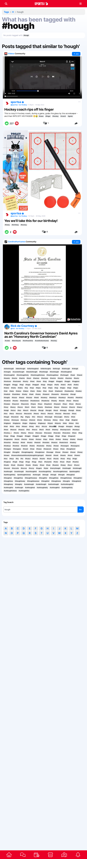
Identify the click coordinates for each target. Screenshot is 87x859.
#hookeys (7, 446)
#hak (5, 391)
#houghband (71, 449)
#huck (49, 458)
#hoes (74, 433)
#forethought (54, 372)
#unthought (19, 487)
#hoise (31, 439)
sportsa (16, 102)
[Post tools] (78, 101)
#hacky (25, 381)
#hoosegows (75, 446)
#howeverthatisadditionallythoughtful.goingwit (27, 455)
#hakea (18, 391)
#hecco (20, 407)
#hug (68, 458)
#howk (56, 455)
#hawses (7, 404)
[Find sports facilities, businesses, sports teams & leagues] (64, 855)
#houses (65, 452)
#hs (22, 458)
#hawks (15, 401)
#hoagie (61, 426)
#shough (45, 475)
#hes (19, 410)
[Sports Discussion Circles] (23, 855)
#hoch (41, 429)
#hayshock (48, 404)
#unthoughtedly (42, 487)
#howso (77, 455)
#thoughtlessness (33, 481)
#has (45, 391)
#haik (70, 384)
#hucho (42, 458)
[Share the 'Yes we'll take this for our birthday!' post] (77, 232)
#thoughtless (8, 481)
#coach (63, 116)
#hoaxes (21, 429)
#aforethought (9, 368)
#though (53, 475)
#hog (80, 433)
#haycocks (25, 404)
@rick (13, 328)
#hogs (64, 436)
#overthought (19, 471)
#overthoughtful (31, 471)
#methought (66, 468)
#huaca (27, 458)
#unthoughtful (55, 487)
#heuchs (33, 410)
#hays (40, 404)
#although (56, 368)
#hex (5, 413)
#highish (74, 420)
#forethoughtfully (23, 375)
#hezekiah (14, 417)
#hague (49, 384)
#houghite (16, 452)
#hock (48, 429)
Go (80, 509)
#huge (75, 458)
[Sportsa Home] (9, 855)
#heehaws (48, 407)
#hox (5, 458)
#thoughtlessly (20, 481)
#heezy (79, 407)
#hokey (65, 439)
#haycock (15, 404)
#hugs (28, 462)
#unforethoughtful (67, 484)
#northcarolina (28, 340)
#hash (51, 391)
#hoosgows (17, 449)
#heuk (56, 410)
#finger (48, 116)
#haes (39, 381)
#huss (48, 465)
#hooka (29, 442)
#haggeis (59, 381)
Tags (6, 12)
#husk (13, 465)
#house (57, 452)
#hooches (7, 442)
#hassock (46, 394)
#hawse (76, 401)
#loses (41, 116)
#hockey (55, 116)
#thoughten (8, 478)
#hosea (38, 449)
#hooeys (16, 442)
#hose (32, 449)
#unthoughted (30, 487)
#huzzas (24, 468)
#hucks (55, 458)
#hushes (75, 462)
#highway (32, 423)
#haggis (67, 381)
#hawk (36, 397)
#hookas (54, 442)
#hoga (6, 436)
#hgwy (27, 417)
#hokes (58, 439)
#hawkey (44, 397)
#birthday (15, 225)
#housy (79, 452)
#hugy (34, 462)
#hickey (6, 420)
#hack (29, 378)
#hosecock (47, 449)
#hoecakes (66, 433)
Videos (11, 53)
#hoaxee (13, 429)
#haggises (75, 381)
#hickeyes (15, 420)
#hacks (76, 378)
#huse (62, 462)
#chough (75, 368)
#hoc (28, 429)
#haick (63, 384)
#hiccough (48, 417)
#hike (65, 423)
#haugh (73, 394)
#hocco (34, 429)
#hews (78, 410)
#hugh (15, 462)
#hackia (53, 378)
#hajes (38, 388)
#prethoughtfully (9, 475)
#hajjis (75, 388)
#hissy (31, 426)
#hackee (36, 378)
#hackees (44, 378)
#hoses (55, 449)
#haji (44, 388)
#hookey (73, 442)
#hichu (66, 417)
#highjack (7, 423)
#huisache (47, 462)
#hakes (25, 391)
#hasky (38, 394)
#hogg (12, 436)
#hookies (16, 446)
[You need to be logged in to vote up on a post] (6, 123)
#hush (68, 462)
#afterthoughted (32, 368)
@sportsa (14, 105)
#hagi (21, 384)
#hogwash (71, 436)
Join (77, 54)
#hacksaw (7, 381)
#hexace (19, 413)
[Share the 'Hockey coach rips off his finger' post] (77, 123)
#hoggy (50, 436)
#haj (26, 388)
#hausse (29, 397)
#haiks (13, 388)
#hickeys (24, 420)
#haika (76, 384)
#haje (32, 388)
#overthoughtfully (45, 471)
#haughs (7, 397)
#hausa (14, 397)
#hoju (45, 439)
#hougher (7, 452)
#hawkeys (62, 397)
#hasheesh (58, 391)
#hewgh (71, 410)
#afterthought (20, 368)
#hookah (37, 442)
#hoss (62, 449)
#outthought (8, 471)
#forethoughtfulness (38, 375)
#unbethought (29, 484)
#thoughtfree (18, 478)
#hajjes (62, 388)
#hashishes (16, 394)
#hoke (51, 439)
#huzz (70, 465)
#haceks (7, 378)
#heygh (6, 417)
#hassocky (64, 394)
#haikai (6, 388)
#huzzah (7, 468)
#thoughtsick (76, 481)
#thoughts (66, 481)
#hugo (21, 462)
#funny (7, 225)
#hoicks (24, 439)
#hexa (12, 413)
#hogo (57, 436)
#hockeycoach (65, 429)
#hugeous (7, 462)
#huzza (76, 465)
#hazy (6, 407)
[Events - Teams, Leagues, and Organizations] (37, 855)
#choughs (7, 372)
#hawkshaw (24, 401)
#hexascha (28, 413)
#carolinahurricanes (42, 340)
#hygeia (39, 468)
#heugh (41, 410)
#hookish (24, 446)
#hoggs (43, 436)
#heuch (25, 410)
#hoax (6, 429)
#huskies (20, 465)
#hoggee (20, 436)
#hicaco (40, 417)
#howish (48, 455)
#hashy (24, 394)
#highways (42, 423)
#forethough (43, 372)
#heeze (56, 407)
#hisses (24, 426)
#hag (44, 381)
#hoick (17, 439)
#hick (73, 417)
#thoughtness (56, 481)
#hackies (68, 378)
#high (67, 420)
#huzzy (31, 468)
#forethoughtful (9, 375)
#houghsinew (39, 452)
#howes (6, 455)
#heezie (72, 407)
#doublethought (31, 372)
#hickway (47, 420)
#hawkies (79, 397)
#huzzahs (15, 468)
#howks (63, 455)
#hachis (22, 378)
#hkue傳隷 (52, 426)
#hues (63, 458)
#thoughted (71, 475)
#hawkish (7, 401)
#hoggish (36, 436)
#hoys (12, 458)
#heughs (48, 410)
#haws (69, 401)
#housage (49, 452)
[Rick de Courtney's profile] (7, 327)
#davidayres (16, 340)
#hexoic (50, 413)
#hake (12, 391)
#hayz (65, 404)
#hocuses (38, 433)
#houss (72, 452)
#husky (35, 465)
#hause (21, 397)
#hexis (43, 413)
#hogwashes (8, 439)
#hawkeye (52, 397)
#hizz (38, 426)
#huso (42, 465)
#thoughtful (43, 478)
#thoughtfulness (66, 478)
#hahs (57, 384)
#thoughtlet (45, 481)
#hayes (33, 404)
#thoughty (18, 484)
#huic (40, 462)
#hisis (12, 426)
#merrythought (55, 468)
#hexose (58, 413)
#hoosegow (65, 446)
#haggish (7, 384)
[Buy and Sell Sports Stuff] (50, 855)
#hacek (79, 375)
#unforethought (53, 484)
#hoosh (25, 449)
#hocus (30, 433)
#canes (7, 340)
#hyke (46, 468)
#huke (56, 462)
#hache (14, 378)
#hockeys (76, 429)
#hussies (56, 465)
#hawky (54, 401)
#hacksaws (17, 381)
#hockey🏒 (8, 433)
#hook (23, 442)
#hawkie (71, 397)
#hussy (63, 465)
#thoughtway (8, 484)
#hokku (72, 439)
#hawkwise (45, 401)
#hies (61, 420)
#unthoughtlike (24, 491)
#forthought (64, 375)
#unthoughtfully (67, 487)
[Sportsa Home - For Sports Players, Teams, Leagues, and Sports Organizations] (43, 4)
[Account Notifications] (78, 854)
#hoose (56, 446)
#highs (24, 423)
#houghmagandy (27, 452)
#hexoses (66, 413)
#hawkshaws (34, 401)
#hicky (55, 420)
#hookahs (46, 442)
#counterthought (18, 372)
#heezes (64, 407)
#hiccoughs (58, 417)
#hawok (61, 401)
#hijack (50, 423)
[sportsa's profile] (7, 103)
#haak (73, 375)
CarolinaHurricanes (16, 241)
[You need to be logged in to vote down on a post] (16, 123)
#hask (31, 394)
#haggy (14, 384)
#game (70, 116)
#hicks (39, 420)
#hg (22, 417)
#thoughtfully (53, 478)
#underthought (41, 484)
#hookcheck (63, 442)
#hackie (60, 378)
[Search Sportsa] (6, 4)
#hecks (40, 407)
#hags (43, 384)
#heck (33, 407)
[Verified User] (23, 102)
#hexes (36, 413)
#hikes (71, 423)
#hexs (74, 413)
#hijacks (58, 423)
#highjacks (16, 423)
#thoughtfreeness (31, 478)
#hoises (38, 439)
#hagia (28, 384)
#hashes (78, 391)
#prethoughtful (74, 471)
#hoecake (57, 433)
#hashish (7, 394)
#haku (39, 391)
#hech (27, 407)
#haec (32, 381)
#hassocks (55, 394)
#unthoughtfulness (10, 491)
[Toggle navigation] (80, 4)
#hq (17, 458)
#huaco (35, 458)
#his (77, 423)
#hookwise (40, 446)
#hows (70, 455)
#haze (71, 404)
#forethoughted (66, 372)
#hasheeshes (69, 391)
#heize (13, 410)
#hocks (16, 433)
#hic (33, 417)
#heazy (12, 407)
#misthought (77, 468)
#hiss (18, 426)
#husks (28, 465)
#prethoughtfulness (24, 475)
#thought (61, 475)
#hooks (32, 446)
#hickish (32, 420)
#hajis (50, 388)
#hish (6, 426)
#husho (6, 465)
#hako (32, 391)
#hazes (78, 404)
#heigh (6, 410)
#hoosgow (7, 449)
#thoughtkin (78, 478)
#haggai (51, 381)
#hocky (23, 433)
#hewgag (63, 410)
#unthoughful (8, 487)
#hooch (79, 439)
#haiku (20, 388)
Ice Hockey (23, 105)
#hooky (48, 446)
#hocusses (47, 433)
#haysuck (57, 404)
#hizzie (44, 426)
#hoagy (77, 426)
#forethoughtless (52, 375)
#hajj (56, 388)
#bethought (66, 368)
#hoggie (27, 436)
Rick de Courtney (23, 326)
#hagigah (35, 384)
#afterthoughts (46, 368)
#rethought (36, 475)
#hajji (69, 388)
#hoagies (69, 426)
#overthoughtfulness (60, 471)
